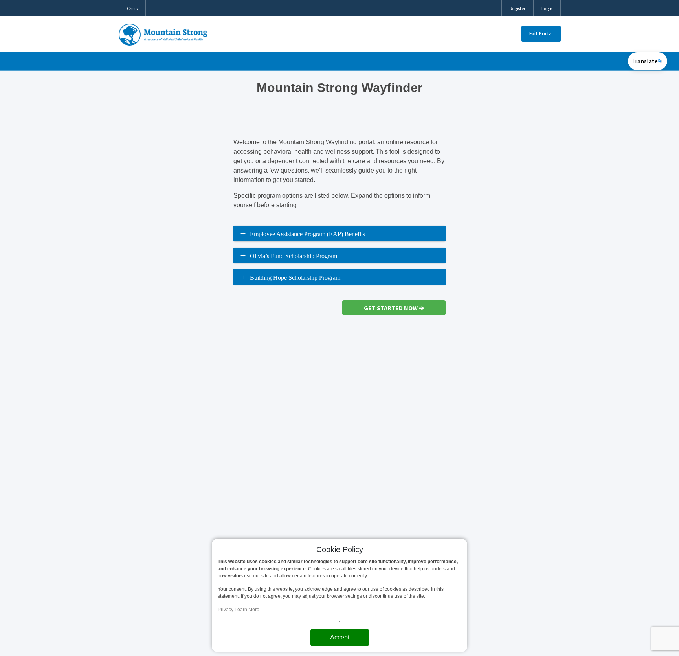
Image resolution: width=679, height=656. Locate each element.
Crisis (132, 8)
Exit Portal (541, 33)
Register (517, 8)
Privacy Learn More (238, 609)
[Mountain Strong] (163, 35)
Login (546, 8)
